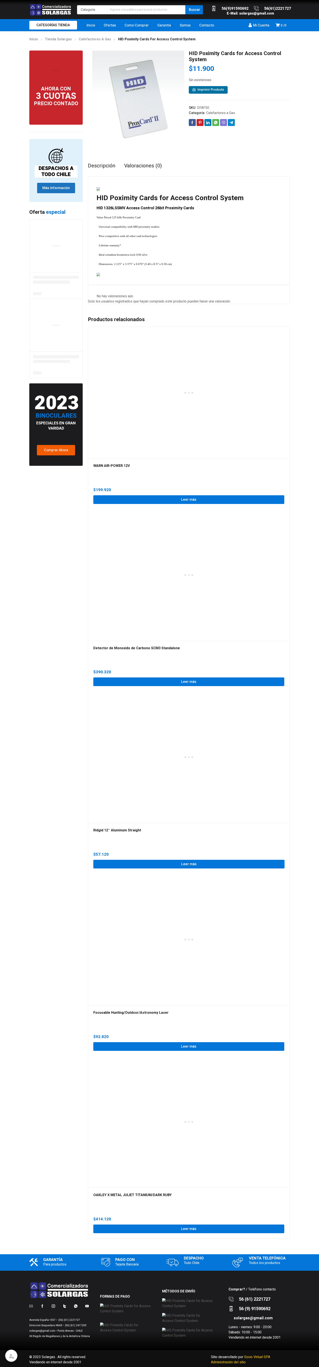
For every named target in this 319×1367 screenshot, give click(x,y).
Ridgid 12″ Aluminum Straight (117, 830)
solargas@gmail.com (256, 13)
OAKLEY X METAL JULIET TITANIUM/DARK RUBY (132, 1195)
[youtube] (87, 1305)
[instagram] (53, 1305)
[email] (31, 1305)
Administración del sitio (228, 1362)
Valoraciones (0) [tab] (143, 165)
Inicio (33, 39)
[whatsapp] (75, 1305)
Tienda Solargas (58, 39)
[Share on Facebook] (192, 122)
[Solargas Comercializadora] (51, 9)
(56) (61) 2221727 (69, 1320)
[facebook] (42, 1305)
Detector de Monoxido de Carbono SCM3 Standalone (136, 648)
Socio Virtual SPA (257, 1357)
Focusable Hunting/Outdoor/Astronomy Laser (131, 1012)
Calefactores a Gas (95, 39)
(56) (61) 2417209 (75, 1325)
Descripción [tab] (101, 165)
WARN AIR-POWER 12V (111, 465)
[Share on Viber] (223, 122)
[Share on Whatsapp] (215, 122)
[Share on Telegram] (231, 122)
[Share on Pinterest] (200, 122)
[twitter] (64, 1305)
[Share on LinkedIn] (207, 122)
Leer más (188, 499)
